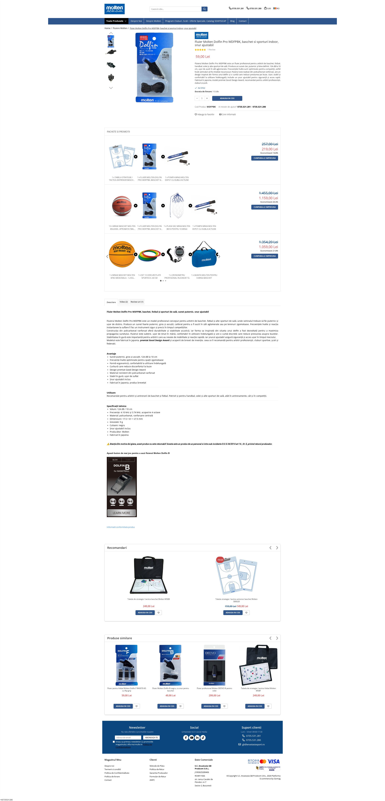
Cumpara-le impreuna (265, 158)
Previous (111, 33)
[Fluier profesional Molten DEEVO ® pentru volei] (214, 665)
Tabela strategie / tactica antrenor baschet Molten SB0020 (236, 600)
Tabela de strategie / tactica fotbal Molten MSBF (258, 689)
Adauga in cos (227, 98)
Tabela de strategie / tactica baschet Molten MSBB (149, 599)
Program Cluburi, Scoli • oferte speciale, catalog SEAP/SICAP (195, 21)
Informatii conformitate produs (121, 527)
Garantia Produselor (159, 773)
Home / (108, 28)
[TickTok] (203, 737)
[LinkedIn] (197, 737)
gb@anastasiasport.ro (253, 744)
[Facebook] (185, 737)
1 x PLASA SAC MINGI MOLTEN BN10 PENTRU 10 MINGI (177, 227)
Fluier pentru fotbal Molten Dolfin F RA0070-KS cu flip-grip (126, 689)
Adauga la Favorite (205, 114)
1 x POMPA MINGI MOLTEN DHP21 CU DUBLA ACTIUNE (177, 178)
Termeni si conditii (113, 769)
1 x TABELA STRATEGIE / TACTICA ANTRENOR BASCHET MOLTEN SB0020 (122, 178)
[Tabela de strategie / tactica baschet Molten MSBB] (148, 575)
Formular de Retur (158, 776)
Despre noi (136, 21)
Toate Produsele (115, 21)
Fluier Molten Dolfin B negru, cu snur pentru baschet (170, 689)
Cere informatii (228, 114)
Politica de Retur (157, 769)
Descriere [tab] (111, 302)
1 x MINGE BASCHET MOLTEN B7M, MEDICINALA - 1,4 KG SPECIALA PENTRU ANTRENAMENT (122, 276)
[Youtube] (191, 737)
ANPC (152, 780)
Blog (232, 21)
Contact (242, 21)
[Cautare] (205, 9)
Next (111, 87)
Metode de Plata (157, 766)
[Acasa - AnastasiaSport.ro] (120, 9)
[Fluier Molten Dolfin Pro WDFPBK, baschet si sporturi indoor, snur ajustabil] (154, 67)
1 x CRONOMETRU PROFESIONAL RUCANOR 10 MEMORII (177, 276)
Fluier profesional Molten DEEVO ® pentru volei (214, 689)
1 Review (211, 49)
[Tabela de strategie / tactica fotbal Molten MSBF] (258, 665)
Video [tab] (124, 301)
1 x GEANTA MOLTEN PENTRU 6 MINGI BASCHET (204, 276)
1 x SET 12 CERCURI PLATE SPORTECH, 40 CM (149, 276)
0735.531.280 (253, 740)
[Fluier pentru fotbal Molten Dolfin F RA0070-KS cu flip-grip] (126, 665)
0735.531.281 (253, 735)
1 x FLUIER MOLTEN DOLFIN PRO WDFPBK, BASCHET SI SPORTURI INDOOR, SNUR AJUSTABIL (149, 178)
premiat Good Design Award (154, 340)
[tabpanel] (154, 67)
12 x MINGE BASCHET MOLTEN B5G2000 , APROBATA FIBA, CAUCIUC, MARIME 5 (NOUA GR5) (122, 227)
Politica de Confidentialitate (117, 773)
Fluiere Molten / (121, 28)
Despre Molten (153, 21)
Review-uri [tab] (137, 301)
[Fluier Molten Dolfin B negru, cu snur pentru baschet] (170, 665)
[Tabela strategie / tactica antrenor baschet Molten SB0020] (236, 575)
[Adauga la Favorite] (158, 612)
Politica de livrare (112, 776)
